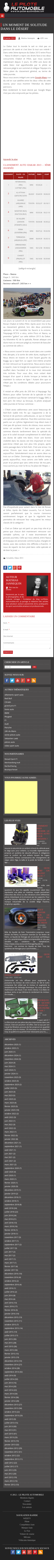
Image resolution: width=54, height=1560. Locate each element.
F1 (6, 720)
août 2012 (9, 1463)
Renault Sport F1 (11, 759)
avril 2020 (9, 1175)
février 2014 (10, 1397)
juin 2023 (9, 1092)
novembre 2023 (11, 1077)
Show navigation (2, 15)
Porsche (8, 727)
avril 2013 (9, 1433)
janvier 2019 (10, 1193)
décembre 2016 (11, 1273)
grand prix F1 (10, 705)
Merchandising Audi (12, 762)
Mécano (27, 1537)
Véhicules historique (27, 1540)
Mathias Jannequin (28, 38)
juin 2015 (9, 1339)
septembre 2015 (12, 1328)
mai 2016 (9, 1299)
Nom (6, 623)
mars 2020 (9, 1179)
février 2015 (10, 1353)
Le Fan (27, 1531)
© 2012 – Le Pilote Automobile (27, 1495)
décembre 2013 (11, 1404)
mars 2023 (9, 1102)
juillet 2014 (9, 1379)
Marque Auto (27, 1528)
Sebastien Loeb (11, 738)
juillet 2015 (9, 1335)
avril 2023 (9, 1099)
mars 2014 (9, 1393)
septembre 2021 (12, 1146)
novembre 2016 (11, 1277)
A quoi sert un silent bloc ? (43, 872)
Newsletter (27, 1504)
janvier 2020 (10, 1186)
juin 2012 (9, 1470)
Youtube (17, 680)
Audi (7, 724)
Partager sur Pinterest (19, 568)
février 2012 (10, 1484)
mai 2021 (9, 1157)
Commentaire (8, 643)
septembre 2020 (12, 1168)
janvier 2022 (10, 1139)
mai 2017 (9, 1255)
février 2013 (10, 1441)
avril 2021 (9, 1161)
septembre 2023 (12, 1084)
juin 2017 (9, 1252)
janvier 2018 (10, 1233)
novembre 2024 (11, 1059)
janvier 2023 (10, 1110)
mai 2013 (9, 1430)
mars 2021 (9, 1164)
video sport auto (12, 745)
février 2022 (10, 1135)
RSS (33, 680)
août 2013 (9, 1419)
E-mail (6, 629)
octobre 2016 (10, 1281)
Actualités (10, 558)
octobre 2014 (10, 1368)
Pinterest (28, 680)
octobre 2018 (10, 1201)
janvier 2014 (10, 1401)
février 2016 (10, 1310)
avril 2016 (9, 1302)
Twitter (12, 680)
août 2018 (9, 1208)
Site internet (8, 636)
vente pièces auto (12, 735)
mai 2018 (9, 1219)
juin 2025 (9, 1052)
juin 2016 (9, 1295)
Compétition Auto (27, 1524)
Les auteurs (27, 1507)
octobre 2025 (10, 1048)
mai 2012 (9, 1473)
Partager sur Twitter (10, 568)
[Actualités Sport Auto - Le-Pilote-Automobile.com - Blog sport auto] (24, 8)
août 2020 (9, 1172)
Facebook (7, 680)
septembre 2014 (12, 1372)
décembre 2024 (11, 1055)
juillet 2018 (9, 1212)
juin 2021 (9, 1153)
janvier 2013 (10, 1444)
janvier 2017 (10, 1270)
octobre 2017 (10, 1241)
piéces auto (10, 742)
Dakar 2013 (19, 558)
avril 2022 (9, 1128)
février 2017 (10, 1266)
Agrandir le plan (10, 159)
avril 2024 (9, 1070)
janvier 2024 (10, 1073)
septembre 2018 (12, 1204)
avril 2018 (9, 1222)
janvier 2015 (10, 1357)
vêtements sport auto (14, 695)
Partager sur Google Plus (15, 568)
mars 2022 (9, 1132)
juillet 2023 (9, 1088)
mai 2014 (9, 1386)
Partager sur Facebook (5, 568)
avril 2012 (9, 1477)
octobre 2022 (10, 1113)
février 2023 (10, 1106)
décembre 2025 (11, 1044)
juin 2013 (9, 1426)
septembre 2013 (12, 1415)
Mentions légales (27, 1498)
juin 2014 (9, 1383)
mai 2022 (9, 1124)
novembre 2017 (11, 1237)
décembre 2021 (11, 1142)
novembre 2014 (11, 1364)
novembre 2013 (11, 1408)
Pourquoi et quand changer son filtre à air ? (43, 1005)
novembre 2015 (11, 1321)
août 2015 (9, 1332)
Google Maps (41, 77)
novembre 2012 (11, 1452)
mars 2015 (9, 1350)
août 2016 (9, 1288)
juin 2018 (9, 1215)
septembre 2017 (12, 1244)
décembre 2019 (11, 1190)
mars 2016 (9, 1306)
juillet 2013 (9, 1423)
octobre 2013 (10, 1412)
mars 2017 (9, 1262)
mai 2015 (9, 1343)
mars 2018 (9, 1226)
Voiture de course (27, 1534)
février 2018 (10, 1230)
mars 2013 (9, 1437)
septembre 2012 (12, 1459)
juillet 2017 (9, 1248)
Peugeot (8, 716)
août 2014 (9, 1375)
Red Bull (8, 698)
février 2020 (10, 1182)
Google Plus (23, 680)
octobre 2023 (10, 1081)
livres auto (9, 709)
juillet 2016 (9, 1292)
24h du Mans (10, 731)
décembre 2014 (11, 1361)
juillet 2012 (9, 1466)
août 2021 (9, 1150)
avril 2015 (9, 1346)
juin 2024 (9, 1062)
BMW (7, 713)
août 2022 (9, 1117)
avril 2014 (9, 1390)
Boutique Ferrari (11, 769)
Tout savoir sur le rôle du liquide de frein (43, 916)
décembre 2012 (11, 1448)
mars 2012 (9, 1481)
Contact (27, 1501)
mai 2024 (9, 1066)
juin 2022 (9, 1121)
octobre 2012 (10, 1455)
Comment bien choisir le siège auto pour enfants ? (43, 832)
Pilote (27, 1521)
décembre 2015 (11, 1317)
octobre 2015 (10, 1324)
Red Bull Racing (10, 766)
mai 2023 (9, 1095)
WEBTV (27, 1518)
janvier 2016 (10, 1313)
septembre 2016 (12, 1284)
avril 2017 (9, 1259)
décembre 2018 (11, 1197)
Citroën (8, 702)
